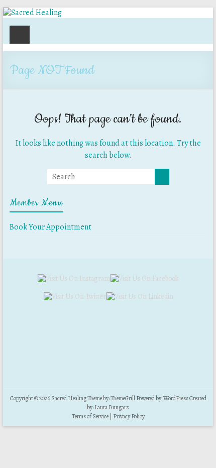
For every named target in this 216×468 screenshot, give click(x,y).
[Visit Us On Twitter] (74, 296)
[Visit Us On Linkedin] (139, 296)
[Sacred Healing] (32, 12)
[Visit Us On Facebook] (144, 278)
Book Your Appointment (50, 226)
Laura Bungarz (111, 407)
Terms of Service (90, 416)
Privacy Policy (129, 416)
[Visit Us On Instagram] (73, 278)
